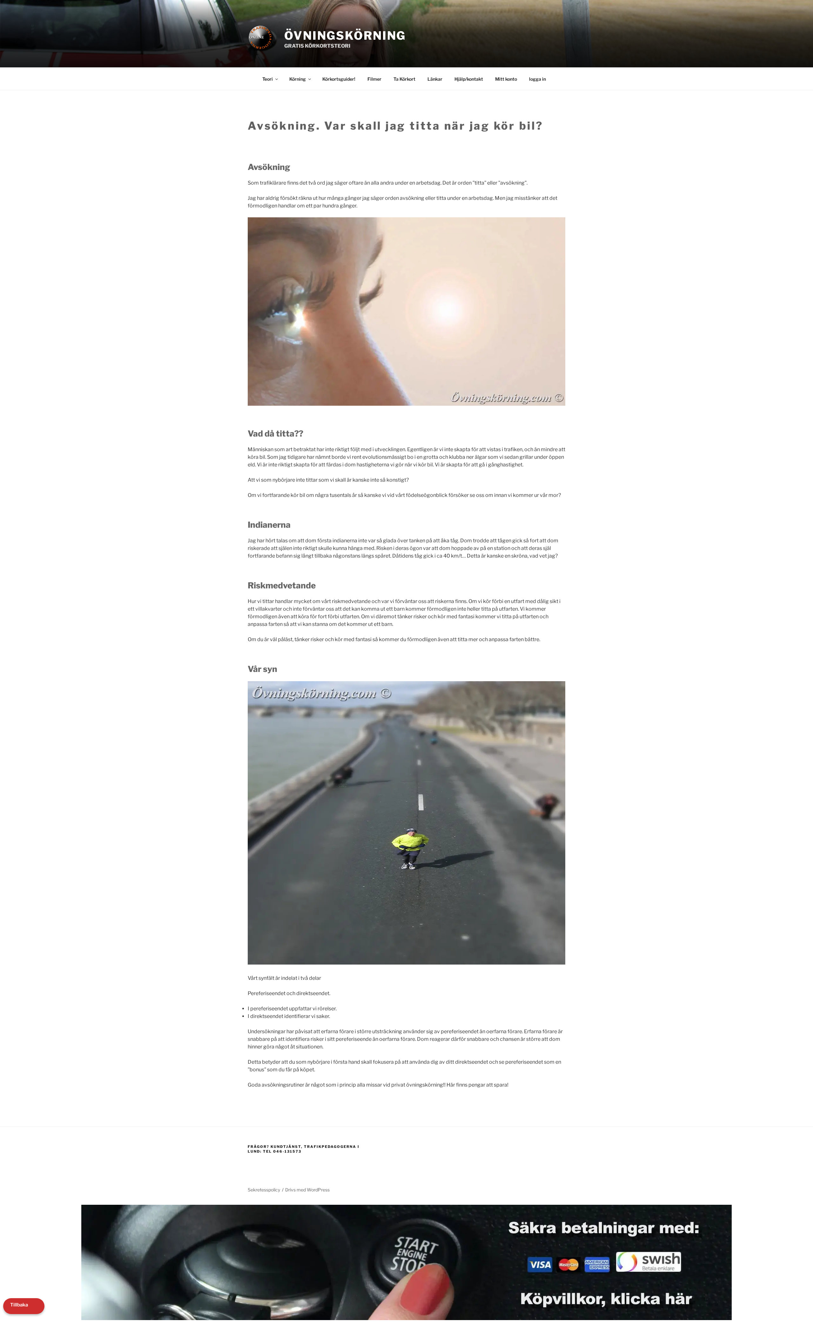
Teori (267, 79)
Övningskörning (345, 36)
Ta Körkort (404, 79)
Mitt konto (506, 79)
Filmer (374, 79)
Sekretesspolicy (264, 1189)
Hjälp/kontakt (468, 79)
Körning (297, 79)
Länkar (434, 79)
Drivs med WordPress (307, 1189)
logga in (537, 79)
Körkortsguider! (338, 79)
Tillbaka (19, 1305)
